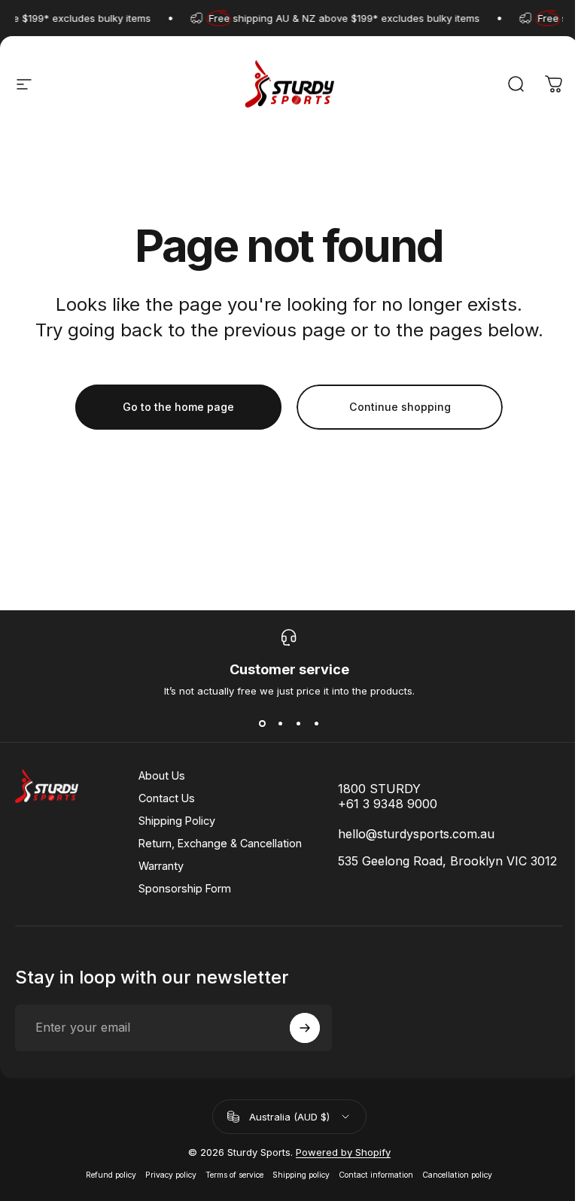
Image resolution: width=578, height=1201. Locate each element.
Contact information (376, 1175)
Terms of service (234, 1175)
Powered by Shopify (343, 1152)
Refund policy (111, 1175)
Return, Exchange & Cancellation (220, 843)
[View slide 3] (298, 724)
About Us (161, 775)
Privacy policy (170, 1175)
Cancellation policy (457, 1175)
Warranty (161, 865)
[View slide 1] (262, 724)
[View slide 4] (316, 724)
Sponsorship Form (184, 888)
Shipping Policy (176, 820)
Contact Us (166, 798)
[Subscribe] (305, 1028)
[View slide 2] (280, 724)
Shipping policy (301, 1175)
